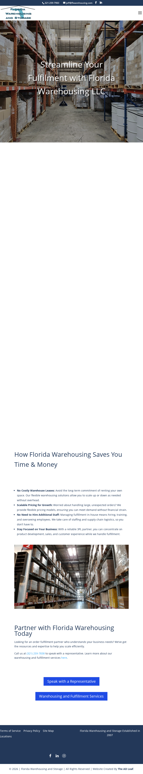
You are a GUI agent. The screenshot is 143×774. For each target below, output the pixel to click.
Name (24, 304)
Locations (6, 736)
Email (23, 324)
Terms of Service (10, 731)
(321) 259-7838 (36, 653)
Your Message (23, 363)
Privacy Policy (31, 731)
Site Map (48, 731)
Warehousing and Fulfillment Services (71, 696)
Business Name (30, 284)
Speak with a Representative (71, 681)
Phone (24, 343)
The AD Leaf (125, 769)
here (64, 657)
